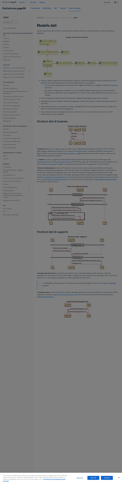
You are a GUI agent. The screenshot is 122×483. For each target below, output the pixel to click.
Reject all (93, 478)
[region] (61, 478)
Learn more (80, 478)
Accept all (107, 478)
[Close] (119, 477)
